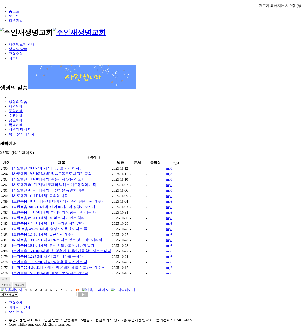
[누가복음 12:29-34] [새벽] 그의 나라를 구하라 (47, 256)
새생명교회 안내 (21, 44)
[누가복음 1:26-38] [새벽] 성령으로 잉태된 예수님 (50, 273)
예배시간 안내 (20, 307)
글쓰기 (5, 279)
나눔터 (14, 58)
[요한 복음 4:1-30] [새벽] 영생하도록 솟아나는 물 (49, 229)
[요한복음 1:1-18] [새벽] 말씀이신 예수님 (43, 234)
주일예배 (16, 111)
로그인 (14, 16)
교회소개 (16, 302)
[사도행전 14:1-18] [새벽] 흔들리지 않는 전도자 (48, 179)
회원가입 (16, 20)
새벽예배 (16, 106)
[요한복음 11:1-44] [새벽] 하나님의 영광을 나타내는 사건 (56, 212)
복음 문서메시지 (21, 134)
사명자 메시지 (20, 129)
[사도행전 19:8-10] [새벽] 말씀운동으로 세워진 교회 (52, 173)
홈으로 (14, 11)
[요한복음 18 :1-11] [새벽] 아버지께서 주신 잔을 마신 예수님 (58, 201)
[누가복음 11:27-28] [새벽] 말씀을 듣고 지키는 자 (49, 262)
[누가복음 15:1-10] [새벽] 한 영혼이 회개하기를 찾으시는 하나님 (61, 251)
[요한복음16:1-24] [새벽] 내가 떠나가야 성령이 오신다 (53, 207)
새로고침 (19, 284)
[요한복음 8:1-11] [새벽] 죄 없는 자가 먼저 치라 (48, 218)
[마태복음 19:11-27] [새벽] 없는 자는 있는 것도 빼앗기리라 (57, 240)
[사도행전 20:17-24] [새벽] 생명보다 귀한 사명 (47, 168)
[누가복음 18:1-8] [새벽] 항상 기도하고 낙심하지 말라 (53, 245)
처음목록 (6, 284)
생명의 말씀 (18, 49)
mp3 (169, 168)
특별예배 (16, 125)
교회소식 (16, 53)
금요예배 (16, 120)
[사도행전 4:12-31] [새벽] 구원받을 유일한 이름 (48, 190)
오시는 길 (16, 312)
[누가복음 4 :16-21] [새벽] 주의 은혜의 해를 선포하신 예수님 (58, 267)
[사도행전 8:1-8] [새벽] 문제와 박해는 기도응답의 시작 (54, 185)
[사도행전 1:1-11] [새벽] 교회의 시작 (40, 196)
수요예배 (16, 115)
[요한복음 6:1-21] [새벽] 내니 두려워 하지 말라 (48, 223)
